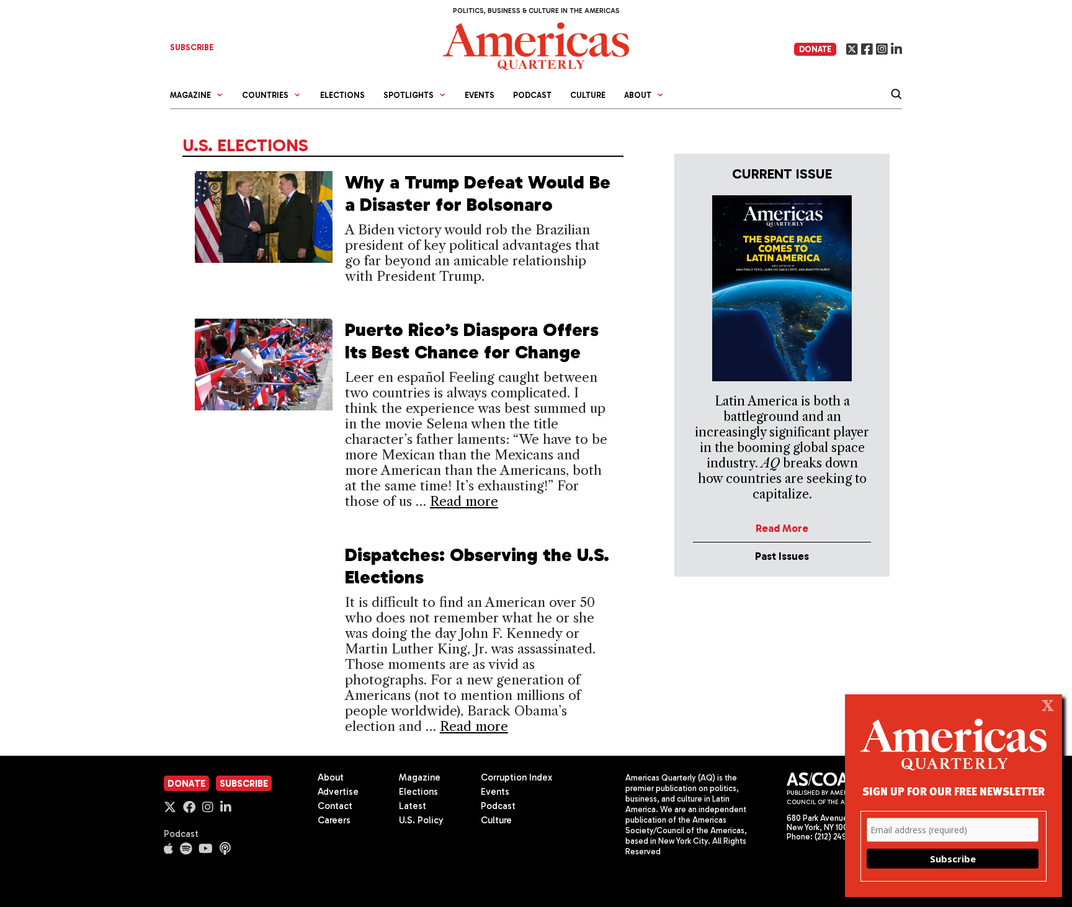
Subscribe (244, 783)
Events (479, 95)
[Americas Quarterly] (536, 45)
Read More (782, 528)
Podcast (532, 95)
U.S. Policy (421, 820)
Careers (334, 820)
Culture (587, 95)
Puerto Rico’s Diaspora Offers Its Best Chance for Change (472, 341)
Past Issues (782, 556)
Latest (412, 806)
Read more (464, 501)
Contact (335, 806)
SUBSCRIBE (191, 47)
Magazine (419, 777)
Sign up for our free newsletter (953, 791)
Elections (342, 95)
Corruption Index (516, 777)
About (331, 777)
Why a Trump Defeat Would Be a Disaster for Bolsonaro (477, 193)
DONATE (815, 49)
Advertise (338, 791)
